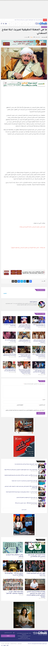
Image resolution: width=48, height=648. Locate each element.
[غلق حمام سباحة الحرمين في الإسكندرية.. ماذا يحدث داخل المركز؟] (41, 482)
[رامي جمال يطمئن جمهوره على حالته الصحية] (9, 319)
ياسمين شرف (44, 37)
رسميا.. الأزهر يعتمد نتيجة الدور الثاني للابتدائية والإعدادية (26, 464)
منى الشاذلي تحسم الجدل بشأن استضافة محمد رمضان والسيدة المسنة (38, 355)
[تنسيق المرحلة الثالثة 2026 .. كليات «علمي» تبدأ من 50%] (41, 505)
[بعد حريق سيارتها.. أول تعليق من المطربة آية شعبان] (38, 319)
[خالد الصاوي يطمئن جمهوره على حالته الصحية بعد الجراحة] (24, 335)
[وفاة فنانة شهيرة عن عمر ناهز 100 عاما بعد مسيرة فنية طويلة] (9, 349)
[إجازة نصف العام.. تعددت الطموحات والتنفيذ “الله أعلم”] (13, 584)
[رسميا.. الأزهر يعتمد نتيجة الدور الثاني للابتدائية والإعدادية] (41, 466)
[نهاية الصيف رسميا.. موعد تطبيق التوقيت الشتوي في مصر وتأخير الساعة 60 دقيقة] (41, 471)
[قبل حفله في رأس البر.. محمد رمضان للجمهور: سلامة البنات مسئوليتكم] (38, 335)
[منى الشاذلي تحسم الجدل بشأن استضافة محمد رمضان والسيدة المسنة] (38, 349)
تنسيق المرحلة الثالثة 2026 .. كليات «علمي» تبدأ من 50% (26, 503)
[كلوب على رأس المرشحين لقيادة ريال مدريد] (35, 566)
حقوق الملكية (7, 643)
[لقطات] (41, 23)
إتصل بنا (2, 643)
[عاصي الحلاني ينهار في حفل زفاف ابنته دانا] (9, 335)
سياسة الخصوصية (13, 643)
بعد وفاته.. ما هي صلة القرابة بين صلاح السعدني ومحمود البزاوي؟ (28, 247)
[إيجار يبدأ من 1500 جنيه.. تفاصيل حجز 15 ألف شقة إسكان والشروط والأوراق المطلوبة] (41, 477)
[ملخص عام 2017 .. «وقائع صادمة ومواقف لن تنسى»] (13, 566)
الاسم (43, 399)
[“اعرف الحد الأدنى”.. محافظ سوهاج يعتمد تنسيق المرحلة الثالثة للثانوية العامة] (41, 493)
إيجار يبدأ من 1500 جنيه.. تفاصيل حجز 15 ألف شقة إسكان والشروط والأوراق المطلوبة (21, 475)
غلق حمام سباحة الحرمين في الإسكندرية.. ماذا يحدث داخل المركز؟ (24, 480)
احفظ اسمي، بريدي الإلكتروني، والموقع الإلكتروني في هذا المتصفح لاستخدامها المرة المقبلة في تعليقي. (24, 410)
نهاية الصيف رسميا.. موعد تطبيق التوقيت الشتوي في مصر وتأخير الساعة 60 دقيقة (20, 469)
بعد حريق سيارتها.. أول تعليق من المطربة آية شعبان (26, 497)
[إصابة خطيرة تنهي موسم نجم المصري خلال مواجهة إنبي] (35, 547)
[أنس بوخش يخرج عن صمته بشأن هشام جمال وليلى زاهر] (9, 365)
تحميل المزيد (24, 509)
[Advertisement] (24, 9)
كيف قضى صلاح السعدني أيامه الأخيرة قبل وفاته (32, 227)
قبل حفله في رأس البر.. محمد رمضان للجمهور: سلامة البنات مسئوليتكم (39, 341)
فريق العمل (20, 643)
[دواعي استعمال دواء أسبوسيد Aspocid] (13, 547)
